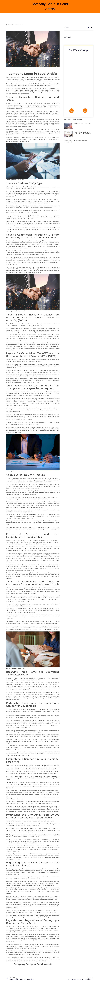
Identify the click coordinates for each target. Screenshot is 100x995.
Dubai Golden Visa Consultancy (73, 119)
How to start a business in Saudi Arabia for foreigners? (82, 132)
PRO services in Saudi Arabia (82, 123)
